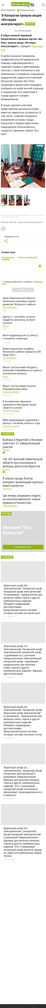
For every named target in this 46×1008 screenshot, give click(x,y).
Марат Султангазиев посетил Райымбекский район (19, 387)
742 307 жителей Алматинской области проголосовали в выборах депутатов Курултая (22, 462)
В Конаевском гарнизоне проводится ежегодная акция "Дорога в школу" (19, 404)
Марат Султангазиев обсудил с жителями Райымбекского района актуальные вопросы (22, 370)
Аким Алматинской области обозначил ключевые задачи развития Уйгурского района (19, 301)
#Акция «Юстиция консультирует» (30, 222)
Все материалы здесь (23, 547)
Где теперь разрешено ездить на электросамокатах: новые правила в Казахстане (22, 499)
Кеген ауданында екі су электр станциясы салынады (20, 337)
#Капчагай (4, 222)
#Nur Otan (13, 222)
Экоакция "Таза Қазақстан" (17, 530)
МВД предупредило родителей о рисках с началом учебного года (21, 421)
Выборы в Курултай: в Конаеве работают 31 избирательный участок (22, 443)
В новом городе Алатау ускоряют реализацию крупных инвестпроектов (23, 482)
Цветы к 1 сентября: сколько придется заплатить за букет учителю (19, 319)
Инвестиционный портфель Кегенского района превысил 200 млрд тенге (22, 351)
